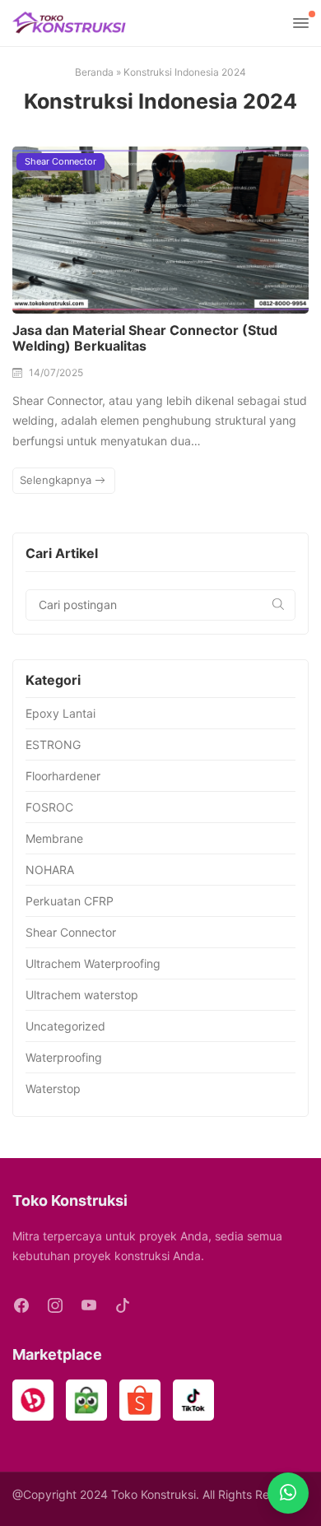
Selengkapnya (57, 479)
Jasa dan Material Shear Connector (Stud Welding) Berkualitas (144, 338)
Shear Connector (60, 161)
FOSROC (49, 807)
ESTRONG (53, 744)
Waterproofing (64, 1057)
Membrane (54, 838)
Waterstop (53, 1089)
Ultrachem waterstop (82, 995)
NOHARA (50, 870)
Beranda (94, 72)
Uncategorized (65, 1026)
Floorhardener (63, 776)
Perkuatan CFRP (70, 901)
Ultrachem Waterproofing (93, 963)
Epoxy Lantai (60, 713)
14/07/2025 (56, 372)
